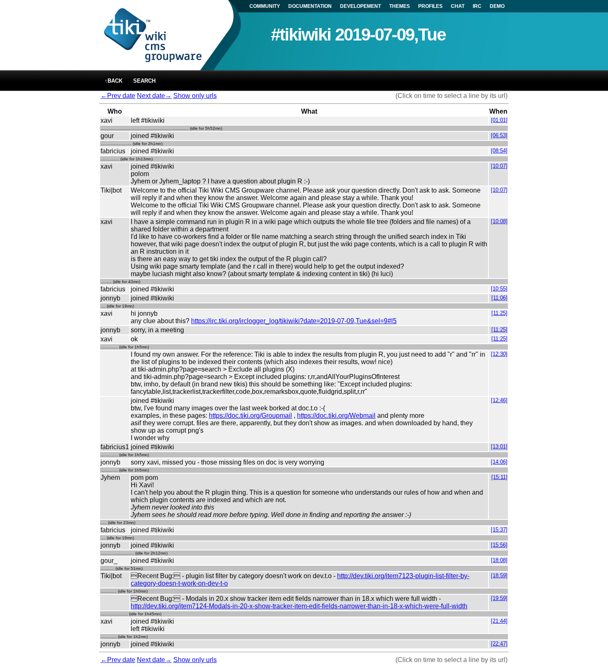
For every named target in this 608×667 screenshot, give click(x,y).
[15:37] (499, 529)
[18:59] (499, 575)
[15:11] (499, 477)
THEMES (399, 6)
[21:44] (499, 621)
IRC (477, 6)
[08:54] (499, 151)
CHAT (457, 6)
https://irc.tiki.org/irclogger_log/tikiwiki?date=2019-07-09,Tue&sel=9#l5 (294, 320)
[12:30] (499, 354)
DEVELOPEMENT (360, 6)
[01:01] (499, 120)
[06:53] (499, 135)
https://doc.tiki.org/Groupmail (250, 415)
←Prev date (118, 95)
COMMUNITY (264, 6)
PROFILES (430, 6)
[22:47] (499, 644)
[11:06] (499, 298)
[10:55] (499, 289)
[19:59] (499, 598)
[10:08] (499, 221)
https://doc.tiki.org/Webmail (336, 415)
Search (144, 81)
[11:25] (499, 313)
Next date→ (154, 95)
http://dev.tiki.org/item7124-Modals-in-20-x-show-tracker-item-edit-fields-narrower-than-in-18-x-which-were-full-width (299, 606)
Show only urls (195, 95)
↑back (113, 81)
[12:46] (499, 400)
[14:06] (499, 462)
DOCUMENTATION (310, 6)
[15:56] (499, 545)
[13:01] (499, 446)
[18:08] (499, 560)
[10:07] (499, 166)
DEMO (497, 6)
